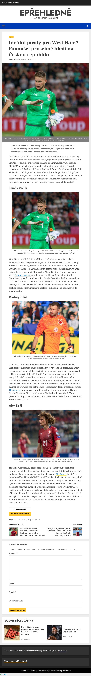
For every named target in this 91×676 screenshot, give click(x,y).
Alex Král (17, 520)
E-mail (12, 592)
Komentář (14, 553)
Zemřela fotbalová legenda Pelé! (72, 630)
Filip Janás (13, 59)
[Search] (87, 26)
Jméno (12, 583)
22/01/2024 (26, 639)
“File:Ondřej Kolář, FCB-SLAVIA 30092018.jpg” (28, 356)
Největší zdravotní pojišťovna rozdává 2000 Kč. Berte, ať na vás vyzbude (32, 631)
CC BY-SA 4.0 (30, 253)
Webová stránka (16, 601)
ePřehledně (45, 13)
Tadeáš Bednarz (71, 251)
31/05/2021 (22, 59)
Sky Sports (61, 474)
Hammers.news (23, 275)
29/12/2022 (68, 637)
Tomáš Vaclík (36, 520)
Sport (11, 37)
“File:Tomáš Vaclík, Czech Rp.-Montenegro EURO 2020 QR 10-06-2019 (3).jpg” (39, 251)
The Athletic (15, 390)
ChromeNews (54, 670)
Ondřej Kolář (26, 520)
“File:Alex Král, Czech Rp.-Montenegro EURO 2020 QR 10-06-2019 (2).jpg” (35, 459)
